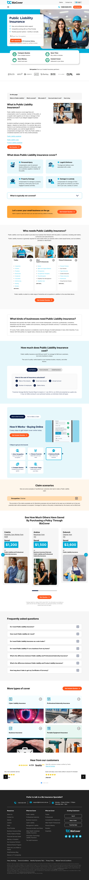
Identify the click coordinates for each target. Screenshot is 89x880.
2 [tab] (41, 590)
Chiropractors (41, 271)
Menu (8, 7)
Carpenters (17, 266)
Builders (17, 286)
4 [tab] (54, 590)
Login (79, 2)
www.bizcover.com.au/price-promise (27, 871)
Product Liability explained (14, 142)
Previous (1, 553)
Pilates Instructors (64, 276)
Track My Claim (73, 825)
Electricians (18, 273)
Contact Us (68, 2)
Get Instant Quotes (66, 212)
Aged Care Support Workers (44, 268)
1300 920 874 (66, 7)
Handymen (17, 276)
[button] (83, 777)
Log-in (73, 816)
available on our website (62, 867)
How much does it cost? (55, 98)
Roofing (17, 283)
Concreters (17, 278)
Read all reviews (50, 766)
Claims (61, 2)
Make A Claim (73, 820)
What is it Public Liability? (17, 98)
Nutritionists (63, 278)
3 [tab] (47, 590)
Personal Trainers (64, 266)
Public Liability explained (14, 136)
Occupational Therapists (44, 273)
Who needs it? (42, 98)
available (55, 869)
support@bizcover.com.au (40, 802)
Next (84, 553)
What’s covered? (31, 98)
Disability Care (41, 281)
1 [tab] (35, 590)
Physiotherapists (42, 276)
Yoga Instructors (64, 271)
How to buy (67, 98)
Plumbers (17, 271)
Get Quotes (77, 7)
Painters (17, 268)
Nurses (39, 266)
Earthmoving (18, 281)
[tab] (44, 196)
